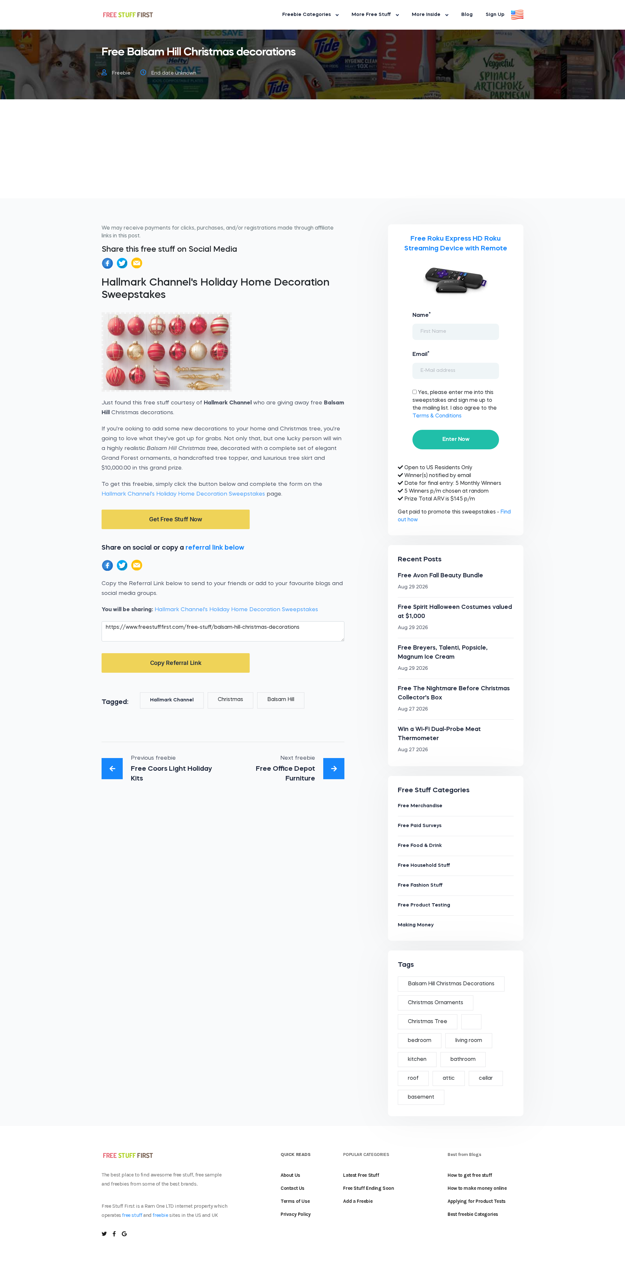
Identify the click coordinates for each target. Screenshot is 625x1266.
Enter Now (455, 439)
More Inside (426, 14)
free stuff (132, 1215)
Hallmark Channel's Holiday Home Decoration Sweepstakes (183, 494)
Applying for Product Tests (477, 1201)
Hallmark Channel (172, 700)
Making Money (416, 925)
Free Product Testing (424, 905)
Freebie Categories (306, 14)
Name (421, 315)
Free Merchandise (420, 806)
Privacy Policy (296, 1214)
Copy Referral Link (175, 662)
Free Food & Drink (420, 845)
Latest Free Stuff (361, 1175)
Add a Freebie (357, 1201)
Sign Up (495, 14)
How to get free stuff (470, 1175)
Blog (467, 14)
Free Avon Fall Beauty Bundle (440, 576)
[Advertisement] (312, 152)
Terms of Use (295, 1201)
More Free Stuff (371, 14)
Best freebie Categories (473, 1214)
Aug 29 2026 (413, 587)
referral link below (215, 547)
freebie (160, 1215)
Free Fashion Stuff (420, 885)
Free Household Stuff (424, 865)
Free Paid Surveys (419, 825)
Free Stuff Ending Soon (368, 1188)
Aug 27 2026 (413, 709)
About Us (290, 1175)
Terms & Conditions (437, 416)
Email (420, 354)
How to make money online (477, 1188)
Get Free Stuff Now (175, 519)
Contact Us (292, 1188)
